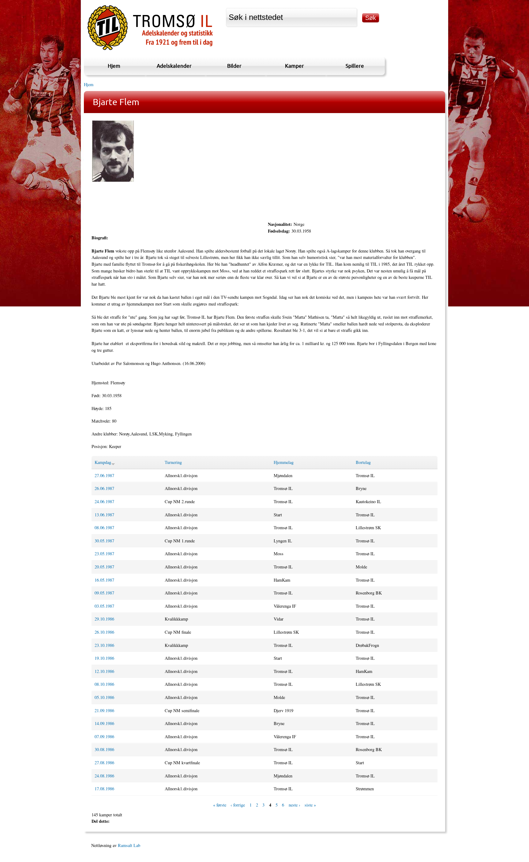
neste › (294, 805)
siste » (310, 805)
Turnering (173, 462)
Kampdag (103, 462)
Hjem (114, 66)
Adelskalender (174, 66)
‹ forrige (238, 805)
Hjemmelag (284, 462)
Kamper (294, 66)
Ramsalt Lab (129, 845)
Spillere (355, 66)
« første (219, 805)
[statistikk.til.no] (150, 50)
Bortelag (363, 462)
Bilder (234, 66)
